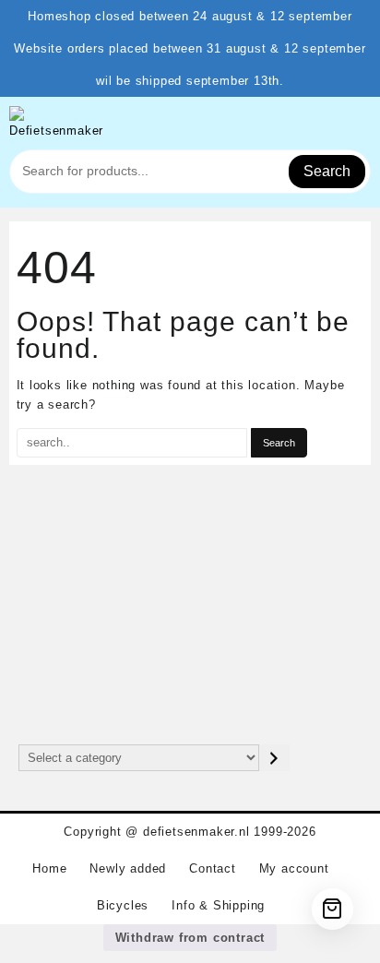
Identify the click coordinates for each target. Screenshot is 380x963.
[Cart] (332, 909)
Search (326, 171)
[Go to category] (274, 757)
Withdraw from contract (190, 938)
